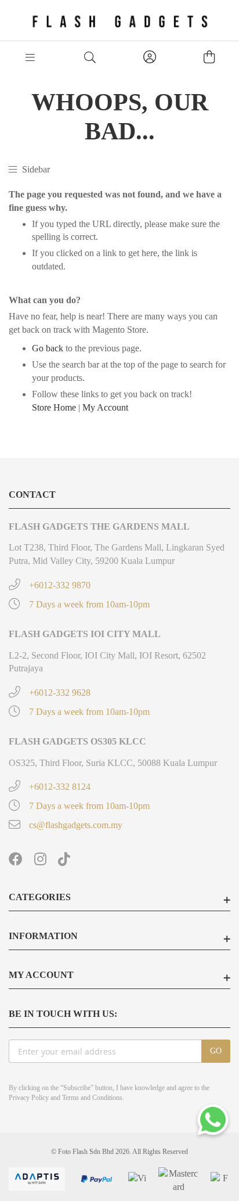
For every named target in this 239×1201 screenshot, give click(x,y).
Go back (47, 348)
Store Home (54, 407)
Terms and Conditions (92, 1098)
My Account (105, 407)
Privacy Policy (29, 1098)
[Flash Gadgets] (119, 20)
